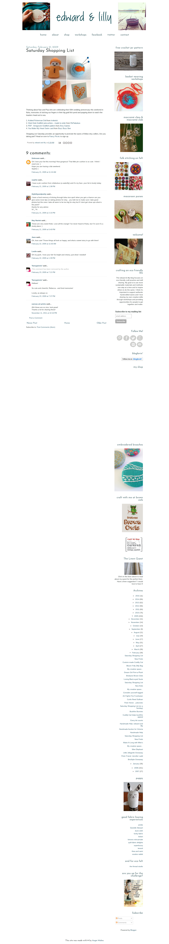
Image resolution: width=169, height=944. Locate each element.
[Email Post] (59, 143)
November (135, 622)
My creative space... (135, 669)
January (136, 764)
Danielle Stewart (136, 828)
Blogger (133, 930)
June (137, 639)
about (55, 35)
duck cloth (139, 831)
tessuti (140, 848)
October (136, 626)
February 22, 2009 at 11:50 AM (44, 244)
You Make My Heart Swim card (40, 128)
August (137, 632)
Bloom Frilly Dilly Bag (134, 666)
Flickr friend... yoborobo (133, 703)
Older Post (101, 323)
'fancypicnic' (37, 266)
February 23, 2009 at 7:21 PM (43, 272)
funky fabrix (138, 834)
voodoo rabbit (137, 854)
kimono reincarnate (135, 840)
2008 (136, 768)
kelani (140, 837)
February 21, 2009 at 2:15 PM (43, 213)
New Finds (139, 659)
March (137, 649)
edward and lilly (40, 143)
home (43, 35)
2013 (137, 603)
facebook (97, 35)
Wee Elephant (137, 749)
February (136, 653)
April (138, 646)
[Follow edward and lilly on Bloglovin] (132, 360)
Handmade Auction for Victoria (131, 729)
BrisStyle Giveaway (135, 759)
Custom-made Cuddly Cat (133, 662)
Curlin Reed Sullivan (135, 699)
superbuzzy (138, 845)
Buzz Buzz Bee (64, 128)
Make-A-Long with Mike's (133, 743)
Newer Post (32, 323)
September (136, 629)
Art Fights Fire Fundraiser (133, 696)
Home (67, 323)
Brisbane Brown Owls (134, 676)
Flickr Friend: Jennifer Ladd (132, 756)
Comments (121, 923)
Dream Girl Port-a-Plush (133, 672)
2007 (137, 771)
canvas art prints (39, 304)
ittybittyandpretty (39, 194)
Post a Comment (35, 318)
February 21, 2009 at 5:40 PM (43, 229)
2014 (137, 599)
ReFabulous (75, 123)
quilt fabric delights (135, 842)
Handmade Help (136, 732)
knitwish (54, 120)
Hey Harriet (36, 220)
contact (125, 35)
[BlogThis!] (66, 143)
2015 (137, 596)
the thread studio (136, 866)
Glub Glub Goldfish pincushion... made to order (47, 123)
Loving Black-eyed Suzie (133, 679)
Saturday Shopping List (134, 656)
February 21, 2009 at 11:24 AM (44, 172)
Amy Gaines (65, 126)
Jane (34, 237)
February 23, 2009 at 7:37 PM (43, 296)
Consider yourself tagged (133, 693)
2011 (137, 609)
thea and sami (137, 851)
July (138, 636)
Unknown (36, 158)
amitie (140, 825)
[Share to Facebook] (71, 143)
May (138, 643)
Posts (119, 918)
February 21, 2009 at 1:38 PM (43, 186)
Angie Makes (98, 941)
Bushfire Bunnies (136, 711)
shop (66, 35)
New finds (139, 686)
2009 (136, 616)
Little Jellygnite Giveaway (133, 753)
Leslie (34, 251)
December (135, 619)
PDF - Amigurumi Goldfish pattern (41, 126)
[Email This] (64, 143)
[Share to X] (68, 143)
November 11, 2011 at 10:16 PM (44, 313)
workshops (80, 35)
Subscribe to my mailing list (128, 312)
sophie (34, 180)
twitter (111, 35)
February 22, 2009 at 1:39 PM (43, 258)
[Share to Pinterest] (73, 143)
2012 (137, 606)
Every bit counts (136, 720)
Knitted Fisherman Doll (37, 120)
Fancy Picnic (54, 136)
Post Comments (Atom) (46, 327)
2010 (137, 613)
